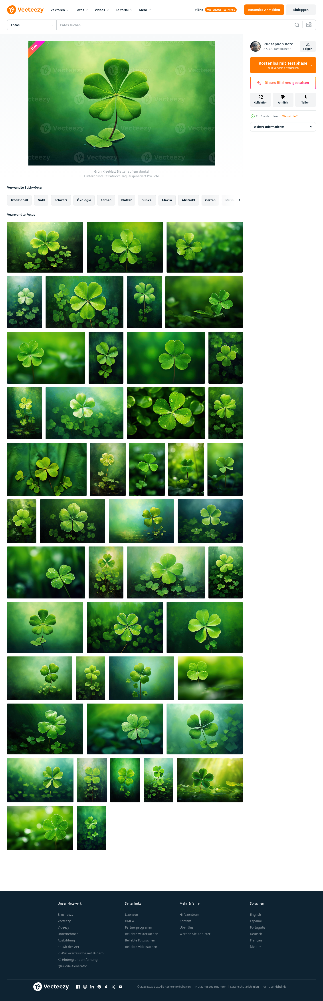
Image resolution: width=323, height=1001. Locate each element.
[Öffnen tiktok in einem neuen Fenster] (106, 986)
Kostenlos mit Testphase (283, 65)
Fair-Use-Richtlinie (274, 987)
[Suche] (297, 25)
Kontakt (185, 921)
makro (167, 200)
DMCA (129, 921)
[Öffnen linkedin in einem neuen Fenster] (92, 986)
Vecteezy (64, 921)
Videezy (63, 927)
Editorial (122, 10)
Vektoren (58, 10)
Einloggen (301, 10)
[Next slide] (236, 200)
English (255, 914)
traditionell (19, 200)
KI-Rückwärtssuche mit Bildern (81, 953)
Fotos (79, 10)
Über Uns (187, 927)
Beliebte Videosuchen (141, 947)
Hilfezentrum (189, 914)
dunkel (146, 200)
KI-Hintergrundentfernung (78, 959)
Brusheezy (65, 914)
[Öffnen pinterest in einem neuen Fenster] (99, 986)
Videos (100, 10)
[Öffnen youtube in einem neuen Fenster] (120, 986)
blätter (126, 200)
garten (210, 200)
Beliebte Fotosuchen (140, 940)
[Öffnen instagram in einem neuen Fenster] (85, 986)
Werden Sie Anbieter (195, 934)
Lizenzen (131, 914)
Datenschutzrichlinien (244, 987)
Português (257, 927)
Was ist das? (289, 116)
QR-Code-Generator (72, 966)
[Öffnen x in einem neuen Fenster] (113, 986)
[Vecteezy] (25, 9)
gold (41, 200)
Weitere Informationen (269, 127)
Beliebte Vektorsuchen (141, 934)
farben (106, 200)
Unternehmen (68, 934)
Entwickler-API (68, 947)
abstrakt (188, 200)
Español (256, 921)
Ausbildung (66, 940)
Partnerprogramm (138, 927)
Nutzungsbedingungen (210, 987)
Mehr (143, 10)
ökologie (84, 200)
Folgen (307, 49)
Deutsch (256, 934)
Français (256, 940)
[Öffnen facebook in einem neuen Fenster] (78, 986)
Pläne (199, 10)
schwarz (61, 200)
